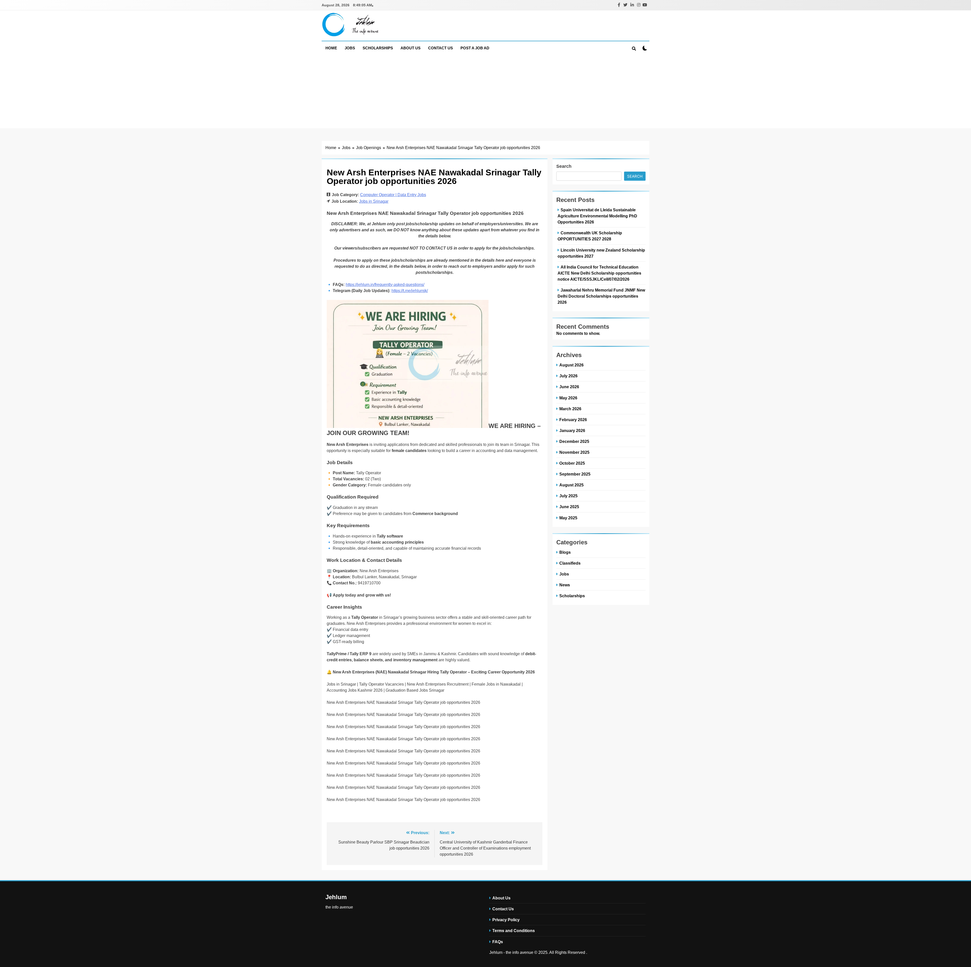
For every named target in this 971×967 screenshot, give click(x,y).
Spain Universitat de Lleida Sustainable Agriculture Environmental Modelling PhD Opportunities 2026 (597, 216)
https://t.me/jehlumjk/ (409, 291)
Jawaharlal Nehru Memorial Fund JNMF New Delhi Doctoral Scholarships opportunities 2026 (601, 296)
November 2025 (574, 452)
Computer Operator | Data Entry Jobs (393, 195)
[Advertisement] (485, 92)
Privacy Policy (506, 919)
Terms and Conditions (513, 930)
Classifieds (570, 563)
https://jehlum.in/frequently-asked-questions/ (385, 284)
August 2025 (571, 485)
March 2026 (570, 408)
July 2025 (568, 495)
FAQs (497, 941)
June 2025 (569, 506)
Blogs (565, 552)
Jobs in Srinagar (373, 201)
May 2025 (568, 518)
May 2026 (568, 398)
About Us (411, 48)
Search (563, 166)
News (564, 585)
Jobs (350, 48)
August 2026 (571, 365)
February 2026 (573, 419)
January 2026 (572, 430)
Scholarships (378, 48)
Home (331, 48)
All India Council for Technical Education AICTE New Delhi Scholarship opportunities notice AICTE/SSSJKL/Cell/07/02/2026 (599, 273)
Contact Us (440, 48)
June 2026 (569, 386)
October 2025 (572, 463)
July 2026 (568, 376)
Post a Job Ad (474, 48)
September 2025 (574, 474)
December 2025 (574, 441)
